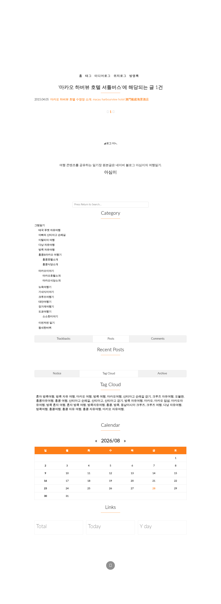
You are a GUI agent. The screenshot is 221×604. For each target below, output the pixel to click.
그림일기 (39, 225)
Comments (158, 338)
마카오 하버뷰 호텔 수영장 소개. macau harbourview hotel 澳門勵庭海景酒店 (99, 99)
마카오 (148, 400)
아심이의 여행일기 (109, 34)
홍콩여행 (55, 409)
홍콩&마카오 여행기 (50, 254)
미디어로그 (102, 76)
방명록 (134, 76)
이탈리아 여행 (47, 240)
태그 (88, 76)
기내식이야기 (46, 292)
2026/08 (110, 440)
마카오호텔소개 (52, 275)
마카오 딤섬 (162, 400)
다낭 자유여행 (47, 245)
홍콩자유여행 (45, 400)
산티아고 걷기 (114, 400)
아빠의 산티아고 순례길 (52, 235)
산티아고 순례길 (79, 400)
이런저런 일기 (47, 322)
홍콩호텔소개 (50, 259)
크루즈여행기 (46, 297)
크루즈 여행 (154, 405)
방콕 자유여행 (47, 249)
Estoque (135, 579)
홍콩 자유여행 (92, 409)
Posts (111, 338)
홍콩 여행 (61, 400)
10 (67, 473)
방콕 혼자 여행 (55, 405)
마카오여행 (114, 396)
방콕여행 (42, 409)
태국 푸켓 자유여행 (50, 230)
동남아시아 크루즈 (133, 405)
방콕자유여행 (96, 405)
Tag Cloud (109, 373)
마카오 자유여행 (113, 409)
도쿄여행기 (45, 311)
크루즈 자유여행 (163, 396)
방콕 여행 (99, 396)
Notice (57, 373)
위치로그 (120, 76)
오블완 (179, 396)
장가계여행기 (46, 306)
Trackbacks (63, 338)
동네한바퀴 (45, 327)
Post (118, 573)
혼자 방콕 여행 (76, 405)
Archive (162, 373)
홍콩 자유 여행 (71, 409)
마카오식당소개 (52, 280)
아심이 (85, 579)
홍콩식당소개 (50, 264)
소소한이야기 (50, 316)
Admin (104, 573)
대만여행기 (45, 301)
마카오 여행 (84, 396)
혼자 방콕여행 (45, 396)
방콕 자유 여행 (65, 396)
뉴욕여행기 (45, 287)
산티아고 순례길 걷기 (137, 396)
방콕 (116, 405)
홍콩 (109, 405)
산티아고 (97, 400)
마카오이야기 (46, 271)
